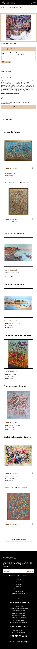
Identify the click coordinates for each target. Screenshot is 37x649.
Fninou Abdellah (10, 168)
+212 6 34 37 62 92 (18, 632)
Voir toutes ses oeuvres (18, 539)
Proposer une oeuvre (18, 615)
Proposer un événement (18, 617)
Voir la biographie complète (10, 93)
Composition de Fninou (15, 386)
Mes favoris (18, 596)
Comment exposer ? (18, 613)
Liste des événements (19, 593)
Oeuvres (18, 582)
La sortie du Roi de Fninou (16, 183)
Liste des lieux (18, 591)
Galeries (18, 586)
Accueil (3, 7)
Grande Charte (23, 643)
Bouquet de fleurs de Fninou (17, 335)
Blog (18, 598)
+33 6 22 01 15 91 (18, 630)
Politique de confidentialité (18, 622)
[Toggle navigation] (34, 3)
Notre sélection (18, 589)
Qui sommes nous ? (18, 606)
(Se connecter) (18, 107)
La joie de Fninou (12, 132)
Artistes (9, 7)
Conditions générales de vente (18, 608)
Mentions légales (18, 620)
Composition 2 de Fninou (15, 488)
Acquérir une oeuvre (18, 610)
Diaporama (18, 584)
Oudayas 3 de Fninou (14, 234)
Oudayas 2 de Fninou (14, 284)
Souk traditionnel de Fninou (17, 437)
